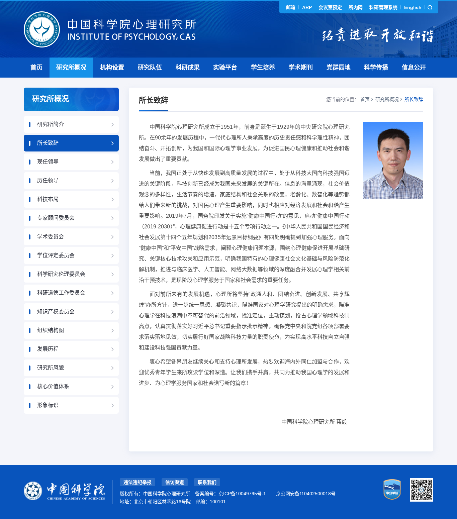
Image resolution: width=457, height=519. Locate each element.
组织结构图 (50, 330)
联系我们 (207, 482)
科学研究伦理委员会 (61, 274)
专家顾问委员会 (56, 218)
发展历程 (48, 349)
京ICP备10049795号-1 (242, 493)
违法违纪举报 (137, 482)
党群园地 (339, 67)
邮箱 (290, 7)
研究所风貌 (50, 368)
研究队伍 (150, 67)
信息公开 (414, 67)
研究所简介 (50, 124)
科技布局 (48, 199)
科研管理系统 (383, 7)
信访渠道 (174, 482)
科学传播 (376, 67)
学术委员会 (50, 236)
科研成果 (188, 67)
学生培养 (263, 67)
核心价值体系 (53, 386)
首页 (36, 67)
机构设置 (112, 67)
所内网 (356, 7)
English (413, 7)
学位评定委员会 (56, 255)
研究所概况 (71, 67)
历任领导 (48, 180)
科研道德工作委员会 (61, 293)
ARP (307, 7)
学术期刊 (301, 67)
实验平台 (225, 67)
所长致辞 (48, 143)
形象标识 (48, 405)
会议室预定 (330, 7)
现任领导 (48, 162)
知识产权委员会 (56, 311)
